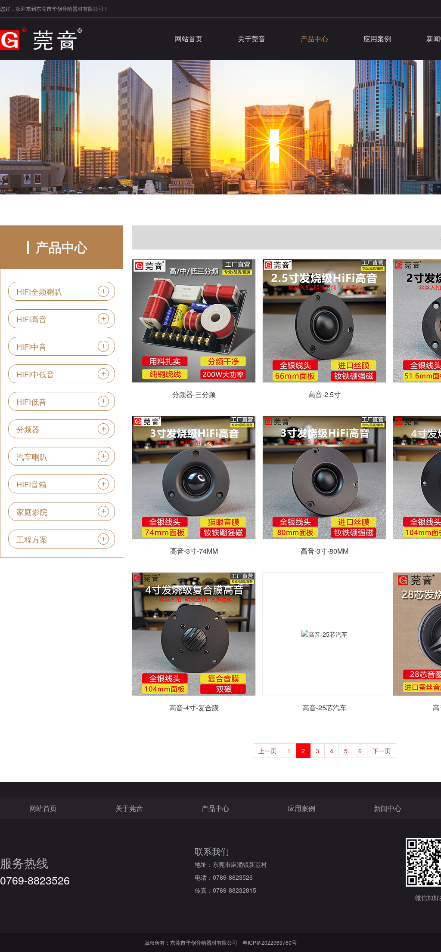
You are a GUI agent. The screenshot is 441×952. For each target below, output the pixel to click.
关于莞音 (251, 38)
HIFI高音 (31, 318)
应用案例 (377, 38)
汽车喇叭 (31, 456)
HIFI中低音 (35, 373)
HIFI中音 (31, 346)
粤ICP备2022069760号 (269, 942)
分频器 (28, 428)
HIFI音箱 (31, 484)
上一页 (267, 750)
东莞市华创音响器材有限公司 (203, 942)
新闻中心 (387, 808)
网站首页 (188, 38)
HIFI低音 (31, 401)
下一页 (382, 750)
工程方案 (31, 539)
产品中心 (314, 38)
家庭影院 (31, 511)
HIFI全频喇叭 (39, 291)
